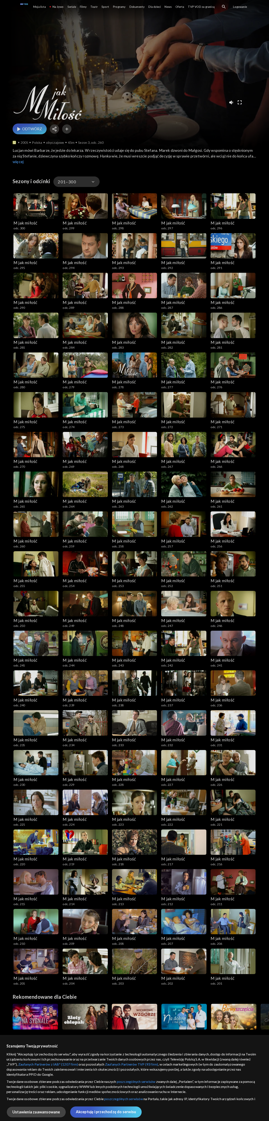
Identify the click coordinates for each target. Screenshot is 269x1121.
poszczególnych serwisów (136, 1081)
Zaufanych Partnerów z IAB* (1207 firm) (48, 1064)
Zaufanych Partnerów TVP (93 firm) (131, 1064)
